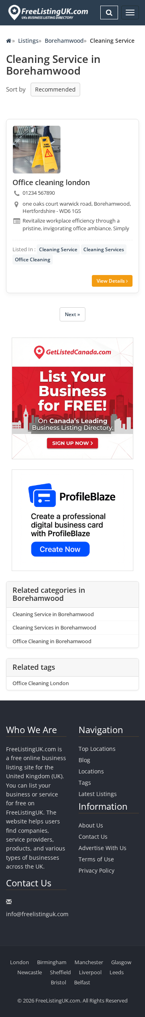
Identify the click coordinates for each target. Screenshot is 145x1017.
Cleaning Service (58, 249)
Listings (28, 40)
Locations (91, 771)
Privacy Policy (96, 870)
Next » (72, 314)
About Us (91, 825)
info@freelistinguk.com (37, 914)
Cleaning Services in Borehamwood (54, 627)
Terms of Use (96, 859)
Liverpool (90, 972)
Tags (85, 782)
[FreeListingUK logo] (47, 12)
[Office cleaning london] (36, 149)
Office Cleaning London (40, 683)
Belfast (82, 982)
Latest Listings (98, 794)
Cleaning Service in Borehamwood (53, 614)
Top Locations (97, 748)
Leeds (117, 972)
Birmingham (51, 962)
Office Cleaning (32, 259)
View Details (111, 280)
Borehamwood (64, 40)
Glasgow (121, 962)
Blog (84, 760)
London (19, 962)
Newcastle (29, 972)
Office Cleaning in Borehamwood (51, 641)
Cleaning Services (103, 249)
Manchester (89, 962)
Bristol (58, 982)
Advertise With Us (102, 848)
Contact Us (93, 836)
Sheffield (60, 972)
